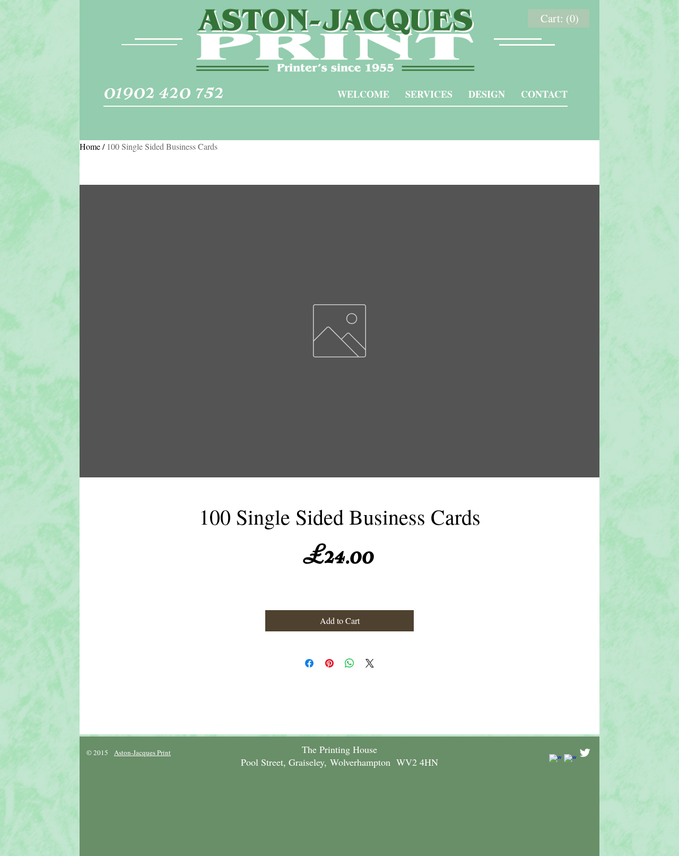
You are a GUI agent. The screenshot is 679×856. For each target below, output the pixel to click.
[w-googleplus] (570, 760)
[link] (560, 18)
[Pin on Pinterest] (329, 663)
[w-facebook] (555, 760)
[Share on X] (369, 663)
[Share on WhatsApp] (349, 663)
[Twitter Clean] (585, 753)
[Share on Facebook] (309, 663)
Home (90, 146)
